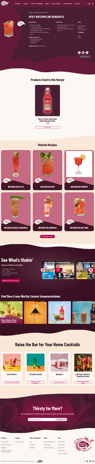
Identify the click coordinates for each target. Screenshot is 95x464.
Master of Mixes (5, 3)
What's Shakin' (61, 442)
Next (90, 270)
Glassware (32, 447)
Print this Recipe (84, 56)
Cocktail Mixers (5, 442)
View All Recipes (19, 442)
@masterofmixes (50, 296)
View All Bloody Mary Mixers (83, 382)
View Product (47, 127)
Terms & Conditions (63, 453)
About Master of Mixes (49, 442)
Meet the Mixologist (49, 447)
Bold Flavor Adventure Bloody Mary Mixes (6, 451)
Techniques (81, 32)
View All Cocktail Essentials (35, 382)
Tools (79, 22)
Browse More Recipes (47, 236)
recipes (31, 12)
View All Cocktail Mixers (11, 382)
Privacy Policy (61, 450)
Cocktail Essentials (6, 444)
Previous (43, 270)
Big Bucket (4, 447)
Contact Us (61, 447)
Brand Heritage (47, 444)
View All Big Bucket (59, 382)
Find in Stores (61, 444)
